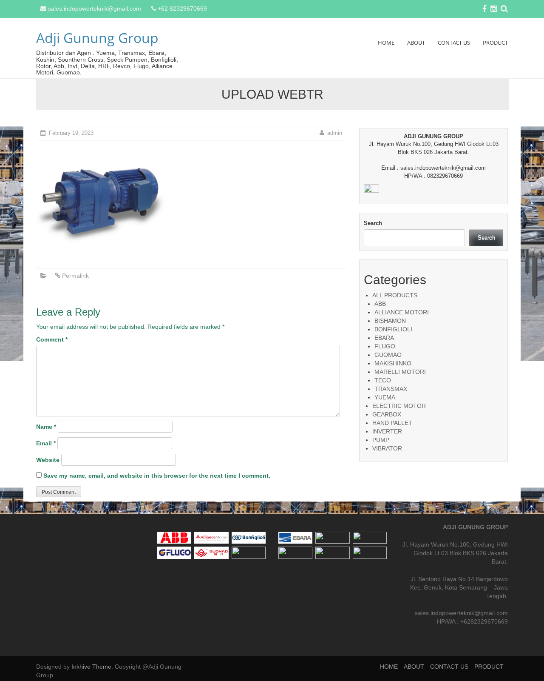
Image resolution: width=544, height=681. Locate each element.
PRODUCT (495, 42)
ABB (380, 303)
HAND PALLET (392, 422)
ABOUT (416, 42)
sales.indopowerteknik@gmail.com (94, 8)
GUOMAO (388, 354)
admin (334, 133)
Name (46, 426)
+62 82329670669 (182, 8)
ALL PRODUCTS (394, 295)
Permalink (75, 275)
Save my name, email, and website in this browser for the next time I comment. (156, 475)
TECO (382, 380)
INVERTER (387, 431)
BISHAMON (390, 320)
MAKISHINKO (392, 363)
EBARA (384, 337)
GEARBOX (386, 414)
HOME (386, 42)
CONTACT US (454, 42)
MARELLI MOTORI (400, 371)
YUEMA (384, 397)
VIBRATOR (387, 448)
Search (373, 223)
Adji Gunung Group (97, 37)
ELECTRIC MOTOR (399, 405)
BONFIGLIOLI (393, 329)
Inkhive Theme (91, 666)
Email (46, 443)
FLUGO (384, 346)
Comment (52, 339)
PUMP (380, 439)
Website (48, 459)
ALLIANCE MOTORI (401, 312)
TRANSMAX (390, 388)
